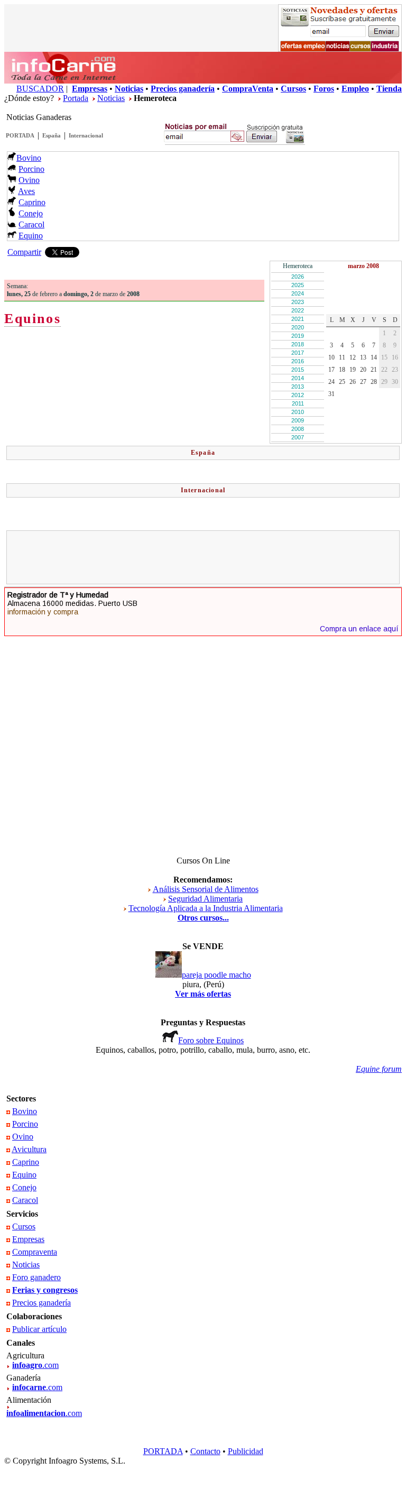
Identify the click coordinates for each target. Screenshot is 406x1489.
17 (331, 369)
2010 (297, 412)
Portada (75, 98)
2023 (297, 302)
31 (331, 394)
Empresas (28, 1239)
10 (331, 357)
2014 (297, 378)
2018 (297, 344)
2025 (297, 285)
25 (342, 381)
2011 (298, 403)
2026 (297, 276)
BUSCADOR (40, 88)
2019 (297, 336)
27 (363, 381)
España (51, 135)
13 (363, 357)
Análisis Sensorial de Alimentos (206, 889)
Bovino (28, 157)
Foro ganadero (36, 1277)
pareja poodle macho (216, 974)
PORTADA (20, 135)
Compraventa (34, 1251)
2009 (297, 420)
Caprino (32, 202)
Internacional (86, 135)
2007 (297, 437)
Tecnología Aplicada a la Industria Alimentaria (205, 908)
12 (352, 357)
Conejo (31, 213)
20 (363, 369)
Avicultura (29, 1149)
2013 (297, 386)
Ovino (29, 180)
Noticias (111, 98)
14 (374, 357)
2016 (297, 361)
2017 (297, 353)
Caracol (31, 224)
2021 (297, 319)
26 (352, 381)
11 (342, 357)
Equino (31, 235)
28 (374, 381)
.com (35, 1365)
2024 (297, 293)
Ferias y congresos (45, 1289)
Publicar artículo (39, 1329)
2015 (297, 369)
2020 (297, 327)
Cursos (23, 1226)
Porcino (31, 168)
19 (352, 369)
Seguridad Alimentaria (205, 898)
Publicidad (245, 1451)
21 (374, 369)
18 (342, 369)
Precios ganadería (41, 1302)
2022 (297, 310)
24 (331, 381)
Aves (26, 191)
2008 (297, 429)
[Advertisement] (203, 557)
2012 (297, 395)
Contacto (205, 1451)
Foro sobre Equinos (211, 1040)
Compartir (24, 251)
